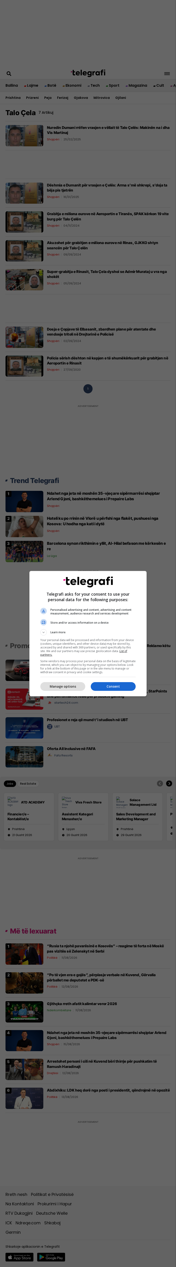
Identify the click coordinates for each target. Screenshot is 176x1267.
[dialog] (88, 633)
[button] (88, 632)
